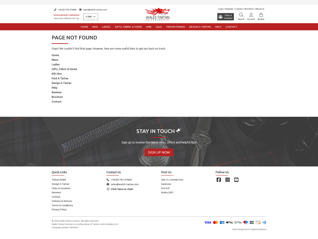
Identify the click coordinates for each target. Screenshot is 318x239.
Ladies (106, 26)
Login (220, 9)
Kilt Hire (57, 73)
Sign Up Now (159, 152)
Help (218, 26)
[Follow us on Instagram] (227, 179)
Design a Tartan (200, 26)
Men (95, 26)
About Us (259, 9)
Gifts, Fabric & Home (128, 26)
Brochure (249, 9)
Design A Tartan (61, 82)
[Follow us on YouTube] (236, 179)
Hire (149, 26)
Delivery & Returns (62, 201)
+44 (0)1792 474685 (67, 9)
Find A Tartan (60, 78)
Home (84, 26)
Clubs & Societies (61, 188)
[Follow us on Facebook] (219, 179)
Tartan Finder (175, 26)
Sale (159, 26)
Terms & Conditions (62, 205)
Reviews (57, 92)
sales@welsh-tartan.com (95, 9)
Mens (55, 59)
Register (229, 9)
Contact (239, 9)
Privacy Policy (59, 209)
